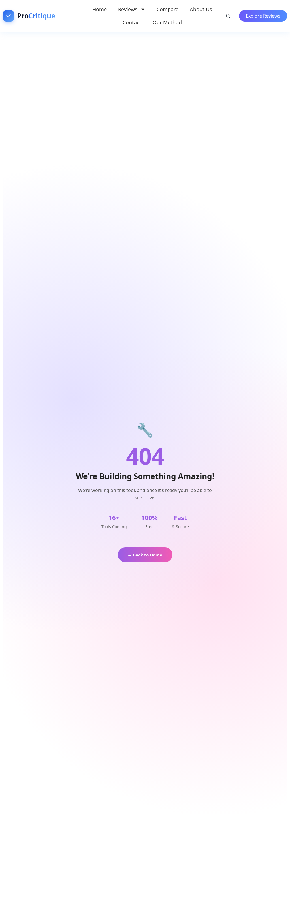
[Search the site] (228, 15)
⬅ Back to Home (145, 555)
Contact (132, 22)
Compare (167, 9)
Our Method (167, 22)
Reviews (127, 9)
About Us (201, 9)
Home (99, 9)
